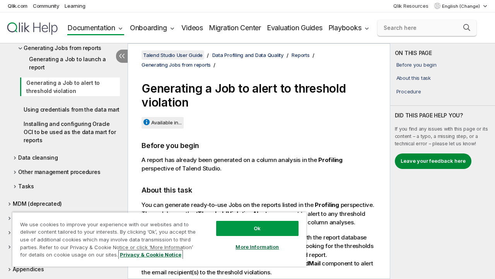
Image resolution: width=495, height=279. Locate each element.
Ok (257, 228)
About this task (413, 78)
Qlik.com (17, 6)
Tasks (26, 186)
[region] (159, 239)
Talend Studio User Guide (173, 55)
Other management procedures (59, 172)
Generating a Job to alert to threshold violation (63, 86)
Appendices (28, 269)
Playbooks (345, 28)
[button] (467, 27)
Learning (75, 6)
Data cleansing (38, 157)
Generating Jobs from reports (62, 48)
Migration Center (235, 28)
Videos (192, 28)
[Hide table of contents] (122, 56)
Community (46, 6)
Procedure (408, 91)
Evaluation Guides (295, 28)
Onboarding (148, 28)
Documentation (91, 28)
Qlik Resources (410, 6)
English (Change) (461, 6)
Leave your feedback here (433, 161)
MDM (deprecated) (37, 203)
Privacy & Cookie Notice (150, 254)
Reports (300, 55)
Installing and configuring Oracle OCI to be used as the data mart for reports (70, 132)
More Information (257, 247)
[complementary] (442, 161)
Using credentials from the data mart (71, 109)
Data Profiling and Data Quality (248, 55)
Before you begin (416, 65)
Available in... (166, 122)
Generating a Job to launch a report (67, 63)
